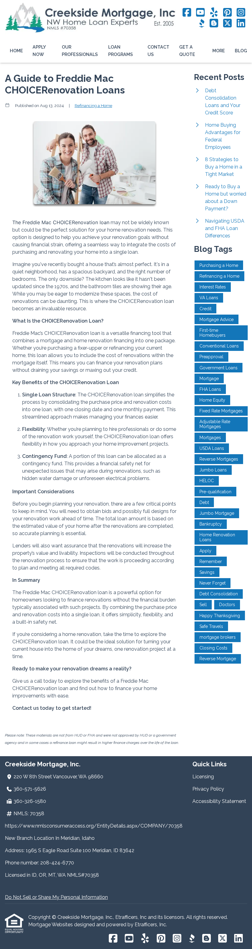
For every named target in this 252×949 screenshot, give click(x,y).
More (218, 50)
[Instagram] (241, 12)
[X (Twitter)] (227, 23)
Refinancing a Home (93, 105)
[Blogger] (214, 23)
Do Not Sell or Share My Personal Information (56, 897)
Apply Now (39, 50)
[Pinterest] (227, 12)
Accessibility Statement (219, 801)
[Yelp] (214, 12)
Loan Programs (120, 50)
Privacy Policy (208, 789)
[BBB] (202, 23)
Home (16, 50)
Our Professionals (80, 50)
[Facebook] (187, 12)
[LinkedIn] (241, 23)
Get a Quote (187, 50)
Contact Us (158, 50)
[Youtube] (200, 12)
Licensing (203, 777)
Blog (241, 50)
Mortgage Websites (51, 924)
